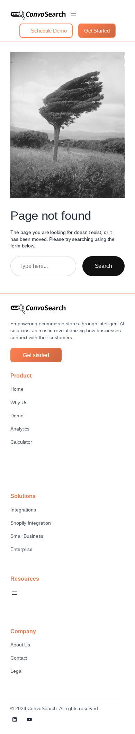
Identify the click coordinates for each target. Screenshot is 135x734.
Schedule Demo (48, 31)
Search (103, 266)
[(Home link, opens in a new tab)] (38, 15)
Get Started (97, 31)
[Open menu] (73, 14)
